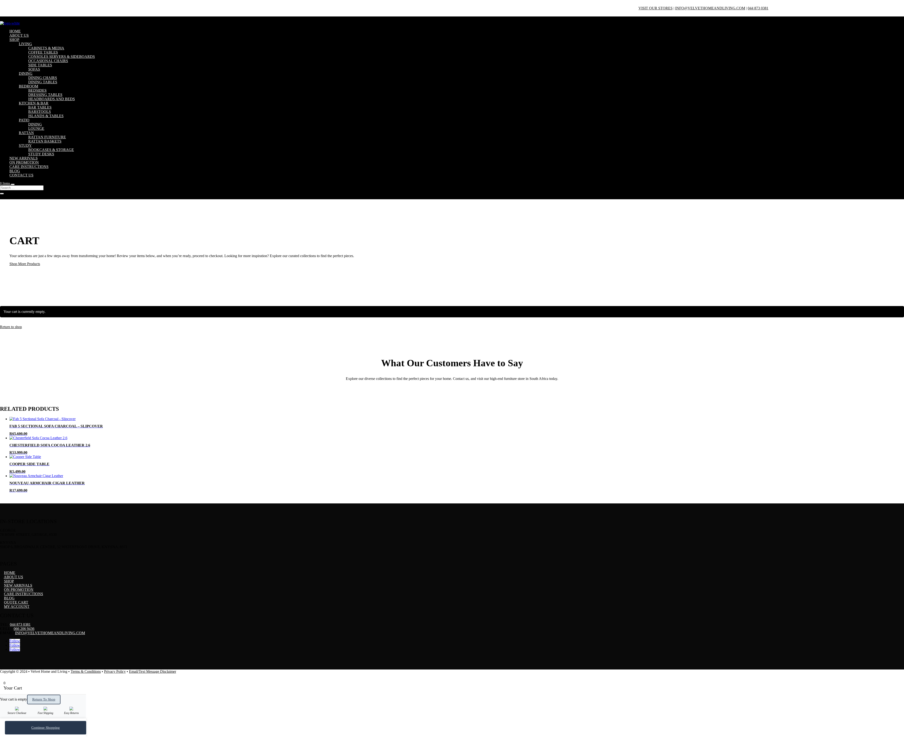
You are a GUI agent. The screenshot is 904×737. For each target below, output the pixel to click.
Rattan (26, 133)
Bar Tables (40, 107)
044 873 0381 (758, 8)
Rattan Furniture (47, 137)
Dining (25, 74)
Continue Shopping (45, 727)
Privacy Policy (115, 671)
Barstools (39, 112)
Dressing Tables (45, 95)
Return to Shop (43, 699)
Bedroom (28, 86)
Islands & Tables (46, 116)
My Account (16, 607)
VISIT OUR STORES (655, 8)
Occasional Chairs (48, 61)
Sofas (34, 69)
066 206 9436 (24, 629)
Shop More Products (24, 264)
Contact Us (21, 175)
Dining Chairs (42, 78)
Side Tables (40, 65)
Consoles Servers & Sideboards (61, 57)
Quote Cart (16, 602)
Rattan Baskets (44, 141)
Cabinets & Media (46, 48)
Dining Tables (42, 82)
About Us (19, 35)
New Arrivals (23, 158)
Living (25, 44)
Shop (14, 40)
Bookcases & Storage (51, 150)
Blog (14, 171)
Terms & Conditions (86, 671)
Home (15, 31)
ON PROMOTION (24, 162)
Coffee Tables (43, 52)
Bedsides (37, 90)
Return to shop (11, 327)
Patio (24, 120)
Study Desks (41, 154)
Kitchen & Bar (33, 103)
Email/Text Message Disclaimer (152, 671)
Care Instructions (28, 167)
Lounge (36, 129)
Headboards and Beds (51, 99)
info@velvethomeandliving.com (710, 8)
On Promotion (18, 590)
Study (25, 145)
